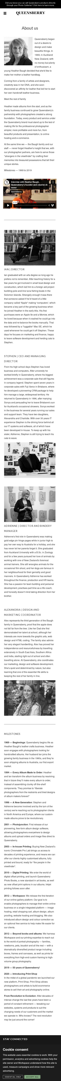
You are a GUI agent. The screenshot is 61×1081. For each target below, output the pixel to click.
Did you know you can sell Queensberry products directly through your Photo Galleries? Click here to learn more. (30, 4)
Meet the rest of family (15, 99)
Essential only (13, 1077)
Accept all (32, 1077)
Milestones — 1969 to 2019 (18, 170)
